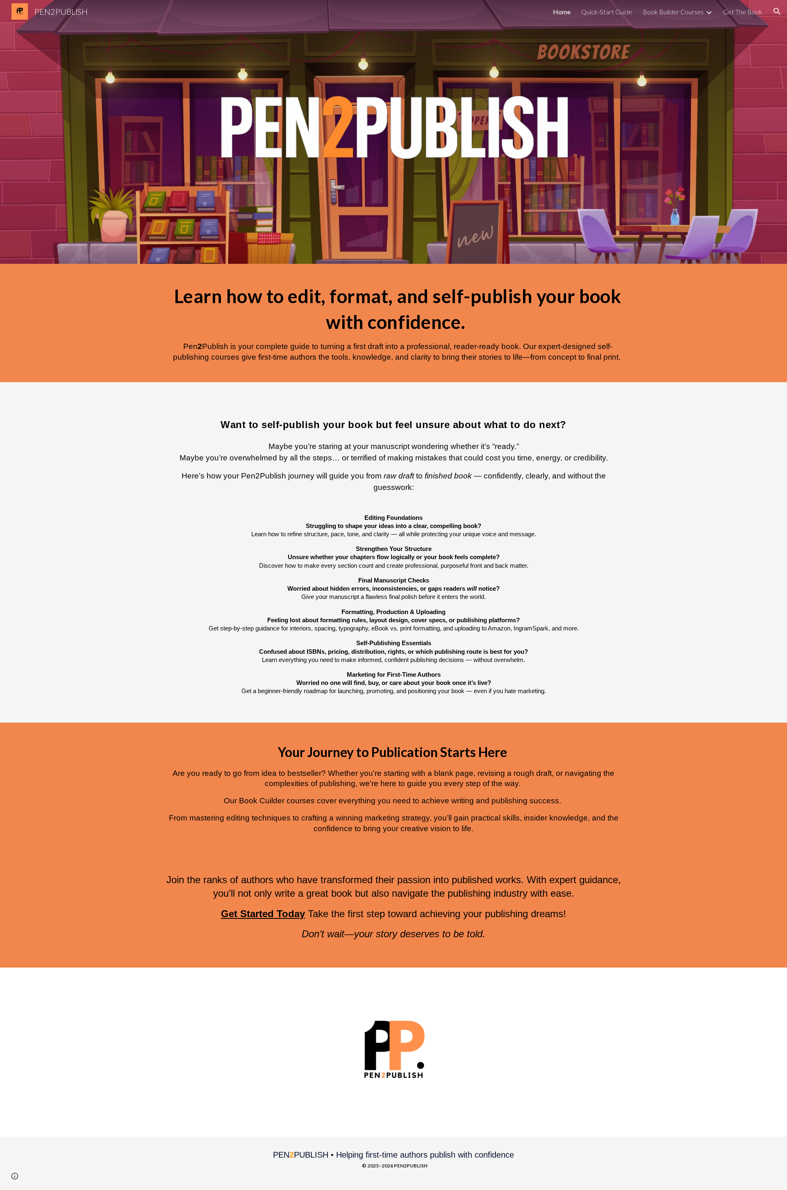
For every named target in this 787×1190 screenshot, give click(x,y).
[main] (393, 323)
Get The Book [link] (742, 12)
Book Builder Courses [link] (673, 12)
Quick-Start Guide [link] (606, 12)
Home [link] (562, 12)
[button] (777, 11)
